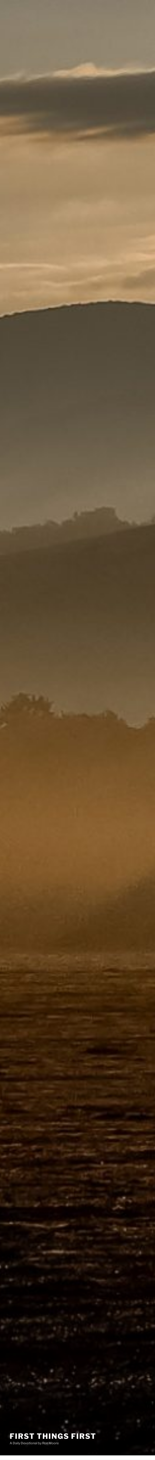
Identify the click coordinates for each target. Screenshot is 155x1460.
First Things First (53, 1436)
